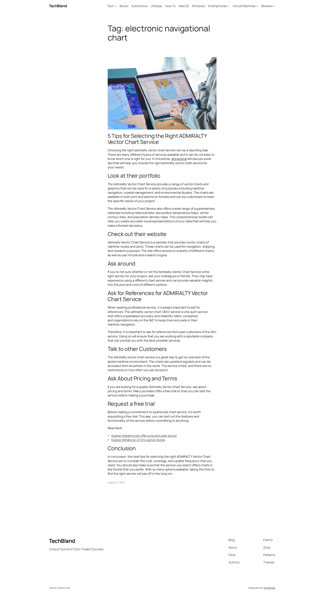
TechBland (58, 5)
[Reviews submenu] (274, 6)
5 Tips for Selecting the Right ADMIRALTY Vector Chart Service (157, 139)
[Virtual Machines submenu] (257, 6)
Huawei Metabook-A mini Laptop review (138, 440)
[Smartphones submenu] (229, 6)
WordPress (269, 587)
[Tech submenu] (115, 6)
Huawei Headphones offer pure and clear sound (144, 436)
